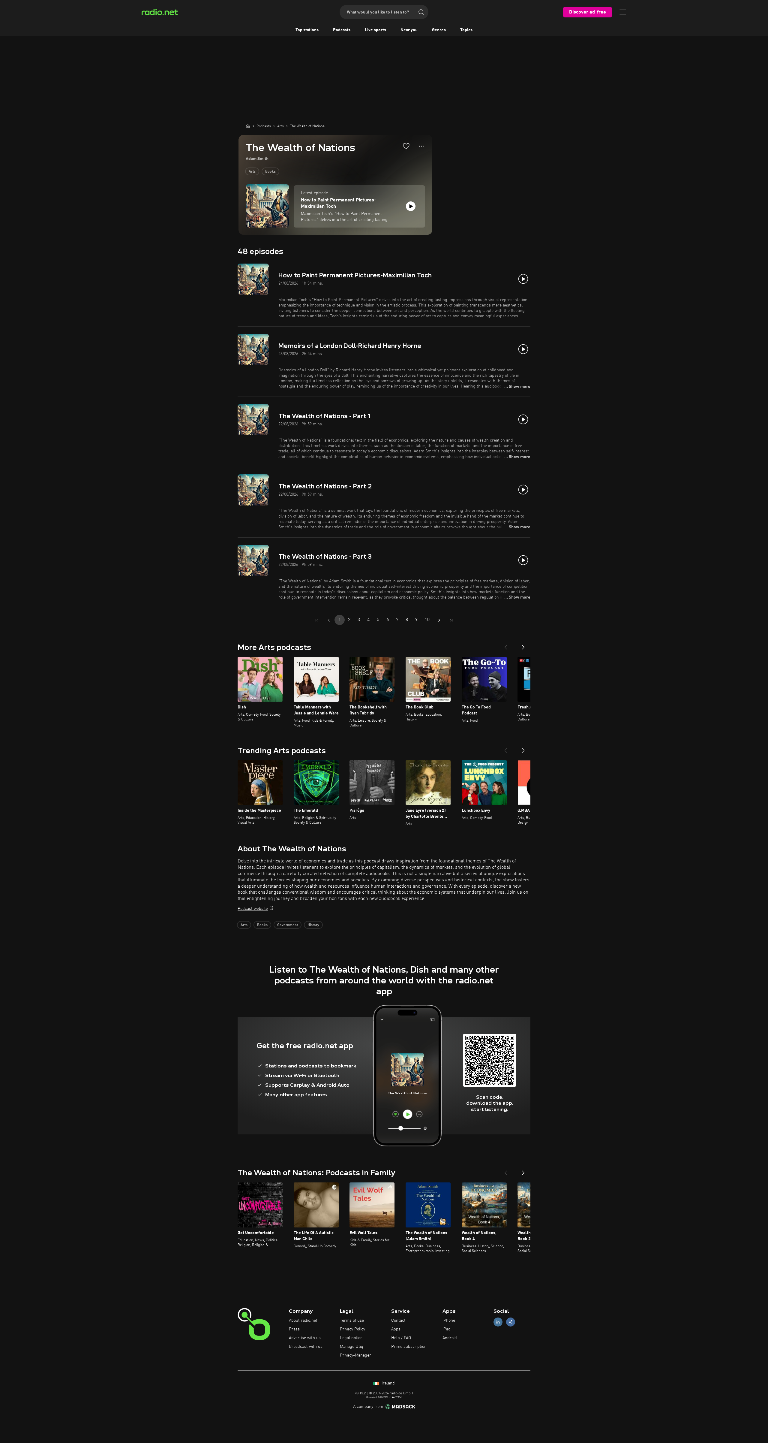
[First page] (317, 620)
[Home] (247, 126)
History (313, 925)
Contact (398, 1320)
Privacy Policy (352, 1329)
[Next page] (439, 620)
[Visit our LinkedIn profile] (498, 1322)
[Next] (523, 645)
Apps (395, 1329)
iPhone (448, 1320)
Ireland (387, 1383)
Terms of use (352, 1320)
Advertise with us (305, 1338)
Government (287, 925)
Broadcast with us (305, 1347)
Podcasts (341, 30)
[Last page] (451, 620)
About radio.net (303, 1320)
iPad (446, 1329)
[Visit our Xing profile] (510, 1322)
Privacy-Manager (355, 1355)
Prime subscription (409, 1347)
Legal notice (351, 1338)
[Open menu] (622, 12)
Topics (466, 30)
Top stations (307, 30)
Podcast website (253, 909)
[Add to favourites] (406, 146)
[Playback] (411, 206)
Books (270, 172)
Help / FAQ (401, 1338)
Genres (439, 30)
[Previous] (506, 645)
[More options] (421, 146)
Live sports (375, 30)
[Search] (421, 12)
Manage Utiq (351, 1347)
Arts (252, 172)
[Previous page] (329, 620)
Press (294, 1329)
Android (449, 1338)
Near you (409, 30)
